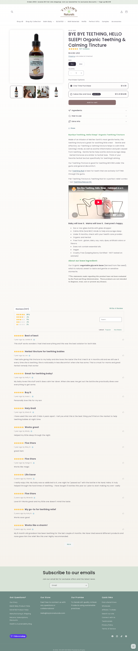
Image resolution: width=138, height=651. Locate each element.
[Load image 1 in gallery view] (16, 92)
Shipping (71, 56)
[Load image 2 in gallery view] (30, 92)
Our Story (13, 602)
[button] (12, 11)
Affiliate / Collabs (109, 610)
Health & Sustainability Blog (21, 624)
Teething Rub (78, 171)
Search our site (108, 614)
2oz (72, 64)
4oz (80, 64)
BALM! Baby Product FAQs (20, 606)
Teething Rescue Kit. (83, 182)
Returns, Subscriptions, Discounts (19, 618)
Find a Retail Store (109, 602)
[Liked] (123, 340)
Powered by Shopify (78, 650)
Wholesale (106, 606)
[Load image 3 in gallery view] (43, 92)
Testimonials (107, 621)
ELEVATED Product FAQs (19, 610)
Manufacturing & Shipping (20, 614)
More (69, 544)
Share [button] (73, 128)
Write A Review (116, 308)
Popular (108, 330)
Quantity (71, 69)
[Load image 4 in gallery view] (56, 92)
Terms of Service (109, 629)
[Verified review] (34, 340)
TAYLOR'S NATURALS (65, 650)
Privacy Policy (107, 625)
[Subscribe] (86, 585)
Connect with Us (108, 617)
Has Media (118, 330)
